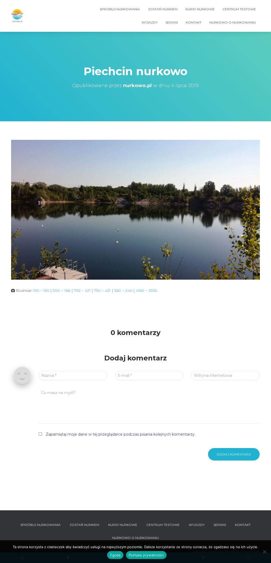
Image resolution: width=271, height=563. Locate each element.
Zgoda (115, 555)
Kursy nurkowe (200, 9)
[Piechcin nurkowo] (135, 209)
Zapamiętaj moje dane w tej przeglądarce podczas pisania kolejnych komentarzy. (120, 434)
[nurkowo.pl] (17, 16)
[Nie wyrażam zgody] (264, 551)
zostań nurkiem (163, 9)
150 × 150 (41, 290)
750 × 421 (82, 290)
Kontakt (193, 22)
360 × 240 (123, 290)
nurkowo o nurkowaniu (232, 22)
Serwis (171, 22)
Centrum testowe (239, 9)
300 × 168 (61, 290)
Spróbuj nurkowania (120, 9)
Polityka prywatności (146, 555)
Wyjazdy (149, 22)
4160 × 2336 (146, 290)
